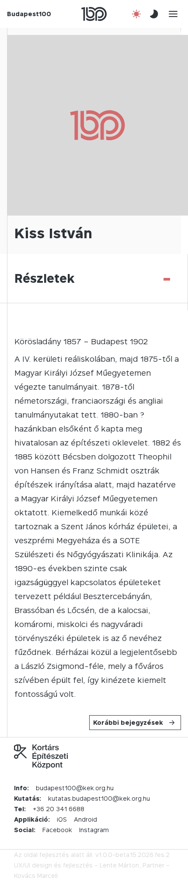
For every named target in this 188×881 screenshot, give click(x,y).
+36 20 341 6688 (58, 808)
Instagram (94, 829)
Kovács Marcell (36, 875)
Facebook (57, 829)
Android (85, 819)
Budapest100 (29, 13)
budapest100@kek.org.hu (75, 788)
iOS (62, 819)
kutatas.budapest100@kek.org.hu (99, 798)
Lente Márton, (120, 865)
